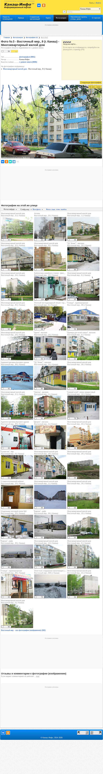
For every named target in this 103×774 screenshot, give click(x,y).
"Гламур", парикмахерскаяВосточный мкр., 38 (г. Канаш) (79, 304)
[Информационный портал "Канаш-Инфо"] (17, 5)
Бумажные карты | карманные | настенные (19, 1)
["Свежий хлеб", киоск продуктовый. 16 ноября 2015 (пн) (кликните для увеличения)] (83, 408)
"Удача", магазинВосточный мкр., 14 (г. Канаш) (46, 334)
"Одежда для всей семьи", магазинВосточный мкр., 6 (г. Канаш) (81, 334)
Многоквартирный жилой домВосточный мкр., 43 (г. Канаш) (79, 423)
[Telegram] (14, 161)
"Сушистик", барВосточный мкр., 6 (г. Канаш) (12, 453)
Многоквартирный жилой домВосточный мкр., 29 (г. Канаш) (79, 453)
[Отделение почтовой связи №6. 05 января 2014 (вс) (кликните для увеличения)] (17, 527)
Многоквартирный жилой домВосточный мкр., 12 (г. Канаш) (46, 542)
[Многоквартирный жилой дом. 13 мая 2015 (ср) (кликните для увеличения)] (50, 557)
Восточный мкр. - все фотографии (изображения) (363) (23, 630)
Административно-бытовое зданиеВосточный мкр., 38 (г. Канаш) (15, 363)
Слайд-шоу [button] (24, 209)
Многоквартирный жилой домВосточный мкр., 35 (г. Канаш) (46, 244)
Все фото (37, 209)
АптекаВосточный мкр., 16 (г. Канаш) (46, 214)
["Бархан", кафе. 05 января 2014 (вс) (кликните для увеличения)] (50, 527)
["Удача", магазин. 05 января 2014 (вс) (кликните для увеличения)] (50, 348)
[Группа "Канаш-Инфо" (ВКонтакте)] (3, 733)
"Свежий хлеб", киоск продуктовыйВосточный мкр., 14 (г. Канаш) (81, 393)
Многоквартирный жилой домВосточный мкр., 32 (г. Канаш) (13, 244)
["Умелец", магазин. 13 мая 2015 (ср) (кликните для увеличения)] (50, 408)
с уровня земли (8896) (28, 62)
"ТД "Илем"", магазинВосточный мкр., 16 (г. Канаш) (79, 244)
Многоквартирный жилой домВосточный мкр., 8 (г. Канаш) (79, 274)
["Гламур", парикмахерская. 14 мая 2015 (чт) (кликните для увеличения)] (83, 318)
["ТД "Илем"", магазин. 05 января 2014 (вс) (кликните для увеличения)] (83, 259)
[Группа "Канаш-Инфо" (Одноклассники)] (8, 733)
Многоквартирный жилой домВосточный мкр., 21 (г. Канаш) (13, 214)
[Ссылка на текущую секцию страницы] (46, 45)
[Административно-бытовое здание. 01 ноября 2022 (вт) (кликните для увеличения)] (17, 437)
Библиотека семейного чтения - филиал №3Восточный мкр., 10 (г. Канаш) (52, 274)
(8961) (27, 57)
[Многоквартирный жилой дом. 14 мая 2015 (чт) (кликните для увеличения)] (17, 229)
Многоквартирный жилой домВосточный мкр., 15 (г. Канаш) (79, 512)
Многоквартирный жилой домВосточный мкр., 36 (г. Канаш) (79, 363)
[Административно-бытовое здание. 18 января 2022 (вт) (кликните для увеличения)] (17, 378)
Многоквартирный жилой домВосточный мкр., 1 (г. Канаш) (79, 214)
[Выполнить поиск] (64, 11)
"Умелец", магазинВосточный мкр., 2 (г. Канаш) (45, 393)
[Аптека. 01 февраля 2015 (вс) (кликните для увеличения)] (50, 229)
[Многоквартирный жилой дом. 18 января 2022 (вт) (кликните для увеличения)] (50, 497)
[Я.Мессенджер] (10, 161)
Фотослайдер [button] (9, 209)
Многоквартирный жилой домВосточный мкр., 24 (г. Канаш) (13, 274)
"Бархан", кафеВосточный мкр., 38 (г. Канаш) (12, 542)
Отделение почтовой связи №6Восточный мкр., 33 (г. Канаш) (13, 512)
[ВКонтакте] (2, 161)
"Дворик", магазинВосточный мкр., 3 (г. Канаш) (45, 423)
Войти (98, 3)
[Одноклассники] (6, 161)
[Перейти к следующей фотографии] (91, 82)
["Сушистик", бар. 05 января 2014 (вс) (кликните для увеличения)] (17, 467)
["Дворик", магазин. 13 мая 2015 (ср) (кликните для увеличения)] (50, 437)
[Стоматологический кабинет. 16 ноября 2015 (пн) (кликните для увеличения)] (17, 497)
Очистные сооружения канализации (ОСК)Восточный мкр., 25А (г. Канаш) (51, 572)
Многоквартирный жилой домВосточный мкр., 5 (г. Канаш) (13, 601)
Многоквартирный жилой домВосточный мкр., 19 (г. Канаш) (13, 334)
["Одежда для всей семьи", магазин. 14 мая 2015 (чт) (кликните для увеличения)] (83, 348)
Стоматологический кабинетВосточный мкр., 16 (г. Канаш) (13, 482)
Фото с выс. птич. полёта (56, 209)
